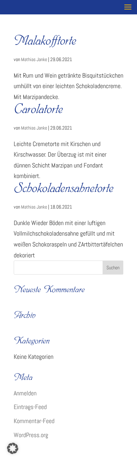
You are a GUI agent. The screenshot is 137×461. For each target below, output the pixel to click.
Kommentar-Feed (34, 421)
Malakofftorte (45, 42)
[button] (12, 448)
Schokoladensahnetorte (63, 189)
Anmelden (25, 393)
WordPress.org (31, 435)
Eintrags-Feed (30, 407)
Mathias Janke (34, 59)
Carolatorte (38, 110)
